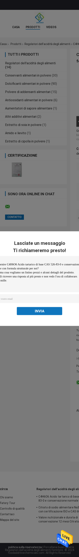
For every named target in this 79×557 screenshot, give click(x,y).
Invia (39, 311)
